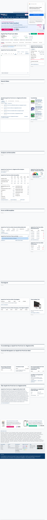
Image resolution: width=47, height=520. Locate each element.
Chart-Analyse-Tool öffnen (35, 312)
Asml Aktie (28, 441)
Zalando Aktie (31, 440)
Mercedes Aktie (13, 437)
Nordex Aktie (7, 441)
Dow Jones (23, 432)
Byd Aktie (37, 435)
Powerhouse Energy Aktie (12, 433)
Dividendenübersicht (4, 199)
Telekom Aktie (38, 437)
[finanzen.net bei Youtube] (26, 446)
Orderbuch (3, 240)
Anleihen (27, 17)
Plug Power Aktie (20, 436)
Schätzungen (22, 199)
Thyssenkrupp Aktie (26, 439)
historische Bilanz (13, 199)
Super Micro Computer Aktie (14, 438)
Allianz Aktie (20, 435)
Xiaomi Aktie (7, 440)
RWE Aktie (21, 438)
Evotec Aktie (24, 441)
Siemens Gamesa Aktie (37, 432)
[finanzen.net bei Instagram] (23, 446)
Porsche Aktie (36, 439)
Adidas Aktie (2, 441)
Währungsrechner (32, 446)
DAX (10, 432)
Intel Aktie (11, 441)
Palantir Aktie (3, 439)
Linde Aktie (20, 441)
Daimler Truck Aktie (4, 437)
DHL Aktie (32, 434)
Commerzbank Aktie (4, 435)
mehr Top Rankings (34, 119)
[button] (28, 15)
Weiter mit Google (37, 14)
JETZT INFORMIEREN (10, 426)
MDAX (17, 432)
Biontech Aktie (25, 436)
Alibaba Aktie (16, 441)
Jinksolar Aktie (31, 436)
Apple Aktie (35, 436)
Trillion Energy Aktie (4, 434)
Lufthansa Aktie (30, 435)
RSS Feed (25, 116)
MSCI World (32, 432)
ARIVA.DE (23, 457)
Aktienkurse (7, 432)
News (5, 17)
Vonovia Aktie (19, 440)
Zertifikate (17, 17)
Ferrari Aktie (24, 437)
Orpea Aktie (2, 433)
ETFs (14, 17)
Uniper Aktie (41, 441)
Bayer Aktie (28, 434)
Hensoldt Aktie (29, 437)
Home (2, 19)
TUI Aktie (16, 435)
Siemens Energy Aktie (10, 435)
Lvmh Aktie (37, 441)
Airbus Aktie (16, 439)
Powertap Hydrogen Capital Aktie (22, 433)
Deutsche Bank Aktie (4, 436)
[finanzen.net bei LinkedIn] (25, 448)
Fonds (11, 17)
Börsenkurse (2, 432)
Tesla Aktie (24, 434)
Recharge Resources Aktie (32, 433)
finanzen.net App (32, 445)
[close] (43, 4)
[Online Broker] (4, 15)
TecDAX (20, 432)
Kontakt (2, 445)
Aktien (2, 17)
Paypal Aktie (33, 437)
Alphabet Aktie (11, 439)
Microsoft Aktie (14, 436)
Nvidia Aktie (14, 434)
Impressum (17, 445)
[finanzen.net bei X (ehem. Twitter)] (23, 448)
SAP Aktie (39, 436)
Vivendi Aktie (3, 438)
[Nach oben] (43, 519)
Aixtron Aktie (33, 441)
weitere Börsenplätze (4, 233)
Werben (9, 446)
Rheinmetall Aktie (19, 434)
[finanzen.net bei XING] (26, 448)
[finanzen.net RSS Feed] (26, 449)
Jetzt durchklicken (38, 104)
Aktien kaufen (7, 442)
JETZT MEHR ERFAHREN (32, 425)
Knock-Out (32, 381)
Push (2, 53)
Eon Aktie (15, 440)
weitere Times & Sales (18, 240)
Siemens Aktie (25, 435)
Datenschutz (17, 446)
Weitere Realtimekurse (34, 64)
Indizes (8, 17)
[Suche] (23, 15)
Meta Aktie (31, 439)
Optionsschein (40, 380)
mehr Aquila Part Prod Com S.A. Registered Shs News (9, 116)
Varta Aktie (11, 440)
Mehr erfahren (6, 29)
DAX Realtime (13, 432)
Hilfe (8, 445)
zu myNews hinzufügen (4, 117)
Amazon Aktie (9, 434)
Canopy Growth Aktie (25, 440)
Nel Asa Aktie (10, 436)
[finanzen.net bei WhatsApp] (24, 449)
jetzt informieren (11, 46)
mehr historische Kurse (34, 239)
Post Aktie (6, 433)
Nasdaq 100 (27, 432)
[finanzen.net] (4, 14)
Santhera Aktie (38, 433)
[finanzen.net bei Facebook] (25, 446)
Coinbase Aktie (37, 438)
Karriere (2, 446)
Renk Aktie (9, 437)
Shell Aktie (2, 442)
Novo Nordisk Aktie (26, 438)
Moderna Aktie (7, 438)
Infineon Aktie (32, 438)
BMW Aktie (20, 439)
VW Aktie (34, 435)
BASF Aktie (36, 434)
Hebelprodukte (22, 17)
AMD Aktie (7, 439)
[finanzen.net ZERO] (16, 30)
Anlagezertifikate (33, 380)
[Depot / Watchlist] (29, 34)
